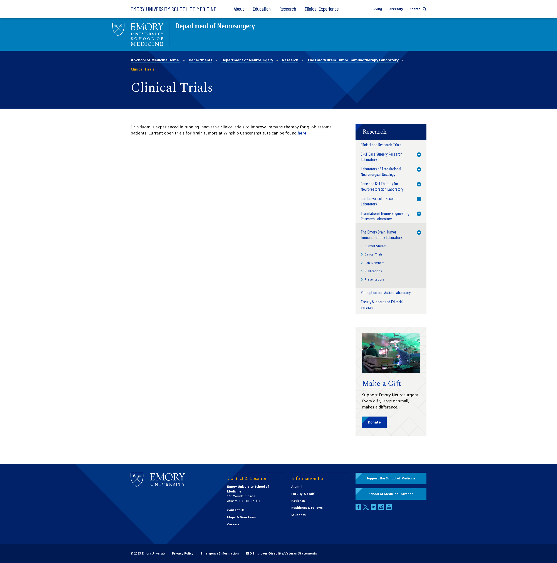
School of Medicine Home (156, 60)
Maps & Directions (241, 517)
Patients (298, 501)
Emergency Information (220, 553)
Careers (233, 524)
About (239, 8)
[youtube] (389, 508)
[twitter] (366, 508)
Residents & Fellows (307, 508)
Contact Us (236, 510)
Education (262, 8)
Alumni (296, 486)
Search (415, 9)
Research (287, 8)
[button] (391, 132)
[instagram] (381, 508)
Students (298, 515)
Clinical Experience (322, 8)
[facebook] (359, 508)
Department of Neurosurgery (247, 60)
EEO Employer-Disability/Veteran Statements (281, 553)
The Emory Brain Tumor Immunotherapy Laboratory (353, 60)
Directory (396, 9)
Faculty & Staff (302, 494)
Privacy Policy (182, 553)
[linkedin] (374, 508)
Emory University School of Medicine (173, 9)
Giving (377, 9)
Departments (200, 60)
